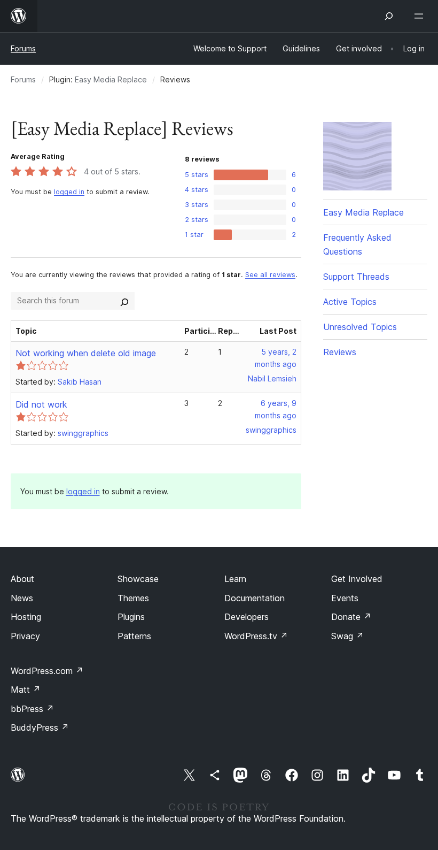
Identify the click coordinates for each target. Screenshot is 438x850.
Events (344, 598)
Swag (347, 636)
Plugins (131, 616)
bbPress (32, 708)
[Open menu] (421, 16)
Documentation (254, 598)
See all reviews (270, 275)
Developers (246, 616)
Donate (351, 616)
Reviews (339, 352)
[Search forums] (124, 300)
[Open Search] (389, 16)
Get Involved (356, 578)
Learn (235, 578)
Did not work (41, 404)
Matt (26, 689)
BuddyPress (40, 727)
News (22, 598)
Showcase (138, 578)
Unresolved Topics (360, 326)
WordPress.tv (256, 636)
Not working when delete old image (85, 353)
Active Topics (350, 301)
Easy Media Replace (111, 79)
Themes (133, 598)
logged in (69, 192)
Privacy (25, 636)
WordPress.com (47, 670)
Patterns (134, 636)
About (22, 578)
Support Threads (356, 276)
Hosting (26, 616)
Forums (23, 48)
